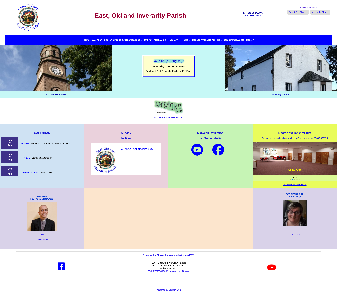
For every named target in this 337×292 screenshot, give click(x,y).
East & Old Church (298, 12)
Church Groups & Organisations (122, 40)
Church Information (155, 40)
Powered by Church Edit (168, 290)
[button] (290, 179)
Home (86, 40)
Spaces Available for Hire (206, 40)
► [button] (296, 177)
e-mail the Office (179, 271)
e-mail (42, 234)
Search (250, 40)
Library (174, 40)
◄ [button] (294, 177)
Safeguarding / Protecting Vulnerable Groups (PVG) (168, 255)
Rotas (185, 40)
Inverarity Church (320, 12)
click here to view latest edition (168, 117)
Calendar (97, 40)
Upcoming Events (234, 40)
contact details (42, 239)
